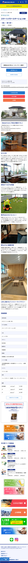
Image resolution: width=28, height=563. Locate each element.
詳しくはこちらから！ (6, 127)
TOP (1, 9)
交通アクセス (3, 555)
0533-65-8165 (6, 86)
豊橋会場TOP (5, 9)
